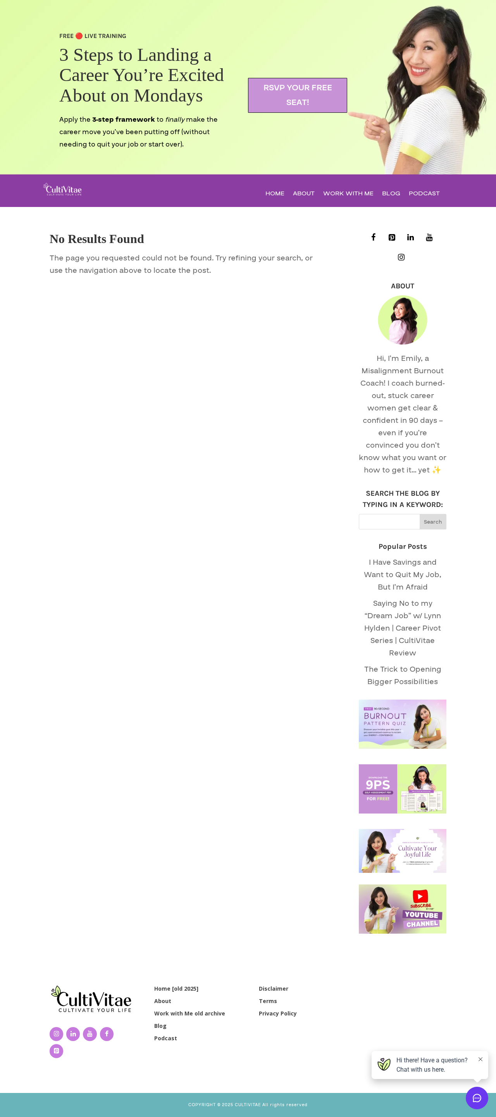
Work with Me (348, 194)
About (304, 194)
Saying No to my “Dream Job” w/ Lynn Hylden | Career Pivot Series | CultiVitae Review (402, 628)
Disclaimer (273, 988)
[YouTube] (429, 237)
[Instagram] (401, 257)
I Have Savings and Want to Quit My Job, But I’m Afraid (402, 575)
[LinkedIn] (410, 237)
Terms (268, 1001)
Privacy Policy (278, 1013)
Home (274, 194)
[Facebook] (373, 237)
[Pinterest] (392, 237)
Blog (391, 194)
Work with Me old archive (189, 1013)
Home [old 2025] (176, 988)
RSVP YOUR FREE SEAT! (298, 95)
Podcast (424, 194)
